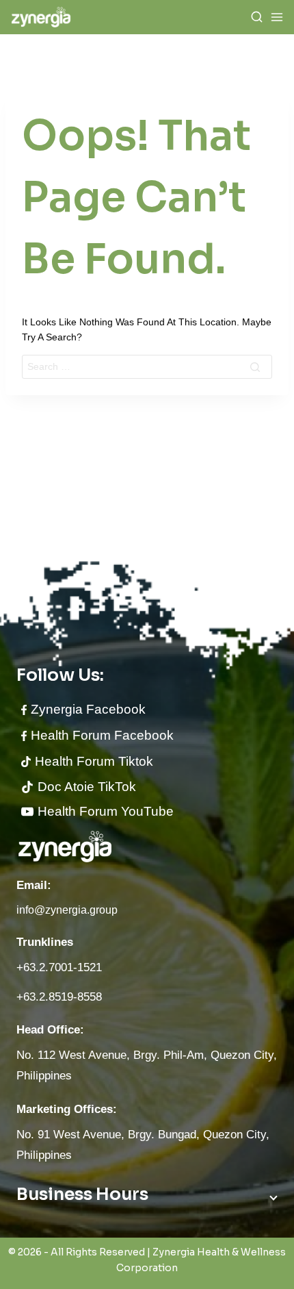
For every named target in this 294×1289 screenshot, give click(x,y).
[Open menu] (277, 17)
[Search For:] (147, 366)
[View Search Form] (256, 17)
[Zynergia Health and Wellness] (41, 17)
